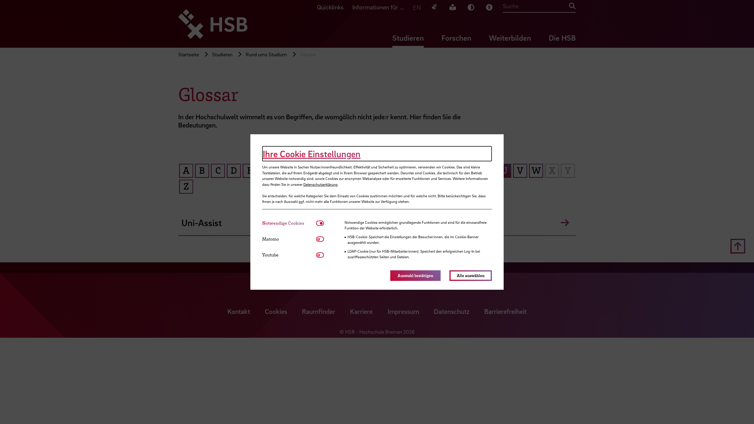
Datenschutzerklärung (320, 184)
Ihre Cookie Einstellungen (312, 153)
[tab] (289, 223)
